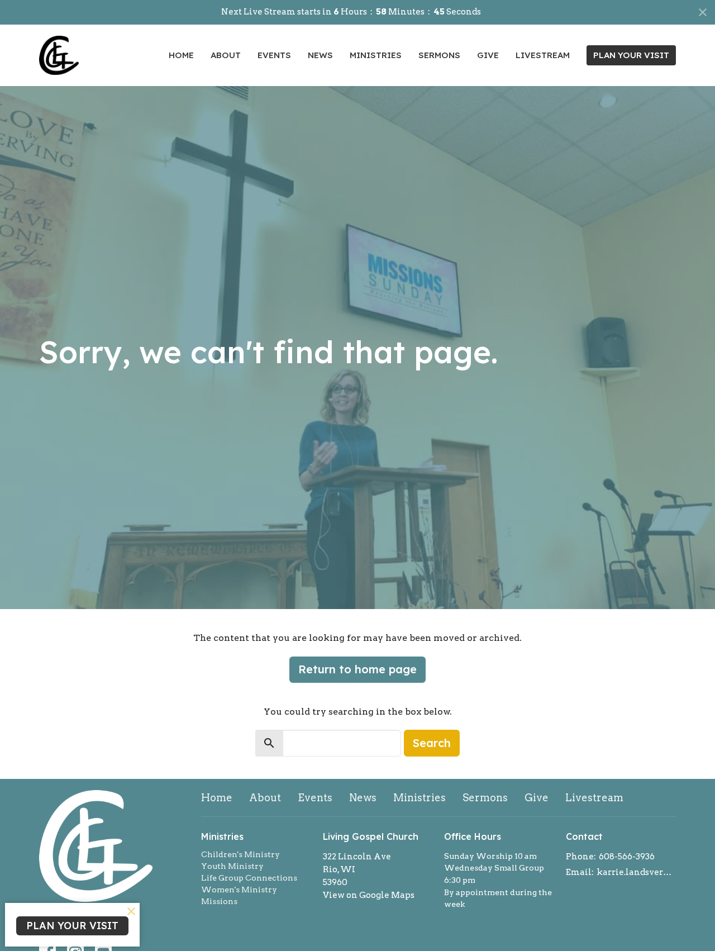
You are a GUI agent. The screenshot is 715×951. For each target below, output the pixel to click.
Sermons (439, 55)
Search (432, 743)
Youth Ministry (232, 866)
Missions (219, 901)
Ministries (376, 55)
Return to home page (357, 669)
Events (274, 55)
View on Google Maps (368, 895)
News (320, 55)
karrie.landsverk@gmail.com (636, 872)
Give (488, 55)
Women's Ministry (239, 889)
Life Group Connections (249, 877)
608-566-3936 (627, 857)
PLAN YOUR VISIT (631, 55)
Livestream (543, 55)
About (226, 55)
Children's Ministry (240, 854)
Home (181, 55)
